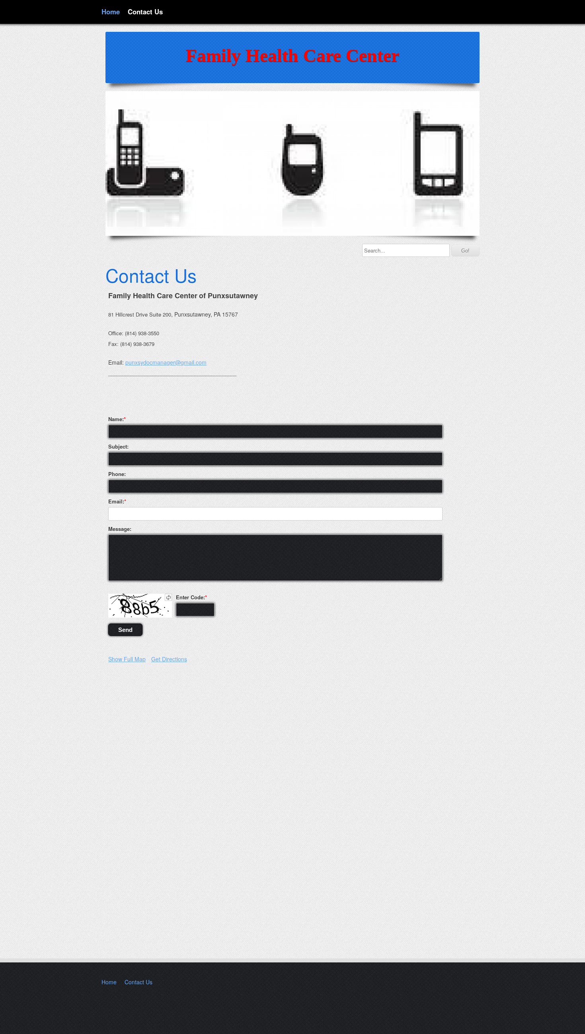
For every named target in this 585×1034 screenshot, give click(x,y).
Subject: (118, 446)
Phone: (117, 474)
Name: (116, 419)
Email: (116, 501)
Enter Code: (190, 597)
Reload (168, 597)
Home (110, 11)
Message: (119, 529)
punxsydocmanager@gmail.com (166, 362)
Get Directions (169, 659)
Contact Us (145, 11)
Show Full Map (127, 659)
